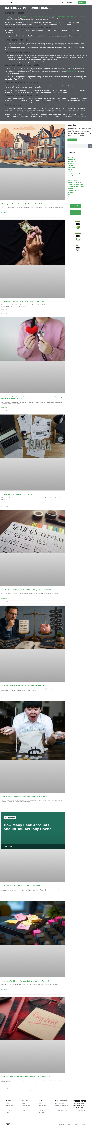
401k (40, 1103)
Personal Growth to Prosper (75, 184)
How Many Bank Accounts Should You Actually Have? (20, 885)
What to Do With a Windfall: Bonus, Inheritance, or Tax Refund (24, 797)
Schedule (70, 192)
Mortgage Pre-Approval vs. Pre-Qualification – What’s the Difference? (26, 204)
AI (68, 155)
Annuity (24, 1103)
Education (70, 165)
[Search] (90, 146)
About (7, 1103)
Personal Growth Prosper (74, 182)
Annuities (70, 157)
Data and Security (72, 163)
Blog (56, 1113)
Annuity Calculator (60, 1103)
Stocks (69, 196)
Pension (24, 1108)
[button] (62, 3)
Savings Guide (42, 1106)
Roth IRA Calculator (60, 1108)
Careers (8, 1108)
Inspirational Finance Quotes (75, 174)
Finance (69, 169)
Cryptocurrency (71, 161)
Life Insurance (26, 1110)
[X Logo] (79, 1111)
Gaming (69, 171)
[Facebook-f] (76, 1111)
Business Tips (71, 159)
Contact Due (9, 1106)
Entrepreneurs (71, 167)
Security (8, 1115)
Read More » (4, 212)
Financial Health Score (61, 1110)
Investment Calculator (61, 1106)
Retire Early (42, 1108)
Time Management (72, 201)
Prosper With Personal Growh (75, 186)
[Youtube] (82, 1111)
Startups (69, 194)
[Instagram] (85, 1111)
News (69, 178)
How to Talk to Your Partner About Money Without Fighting (22, 301)
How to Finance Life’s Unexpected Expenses (17, 494)
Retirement (70, 188)
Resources (69, 2)
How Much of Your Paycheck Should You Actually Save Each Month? (26, 590)
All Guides (41, 1112)
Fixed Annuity (26, 1106)
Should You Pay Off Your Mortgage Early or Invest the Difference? (25, 981)
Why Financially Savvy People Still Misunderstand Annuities (22, 685)
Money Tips (70, 176)
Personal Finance (72, 180)
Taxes (69, 199)
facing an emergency (72, 71)
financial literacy (27, 118)
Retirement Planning (73, 190)
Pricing (8, 1110)
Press (7, 1112)
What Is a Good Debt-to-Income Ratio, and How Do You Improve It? (26, 1077)
